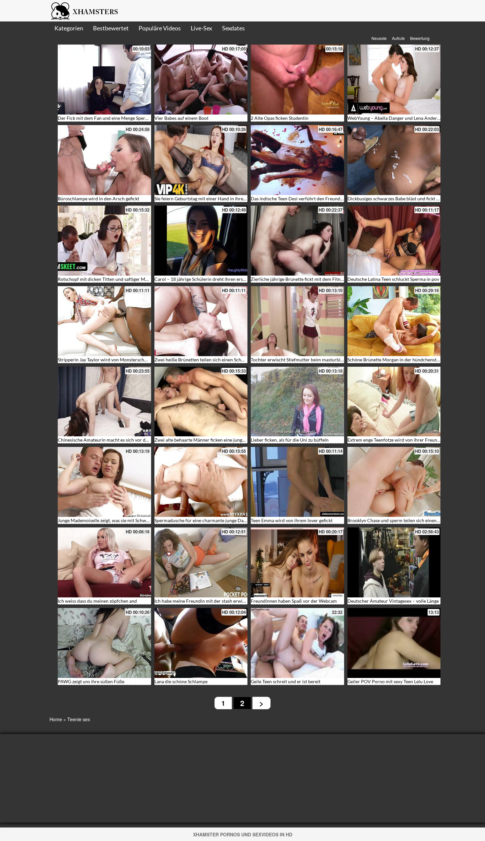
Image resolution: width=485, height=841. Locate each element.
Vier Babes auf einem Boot (181, 118)
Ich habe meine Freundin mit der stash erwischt (202, 601)
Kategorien (68, 28)
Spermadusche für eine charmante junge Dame (202, 520)
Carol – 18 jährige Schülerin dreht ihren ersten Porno (208, 279)
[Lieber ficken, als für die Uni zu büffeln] (297, 402)
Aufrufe (398, 38)
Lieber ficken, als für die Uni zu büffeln (290, 440)
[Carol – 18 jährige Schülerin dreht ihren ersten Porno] (201, 241)
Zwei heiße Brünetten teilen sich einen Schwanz (203, 359)
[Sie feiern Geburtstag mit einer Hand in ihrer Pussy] (201, 160)
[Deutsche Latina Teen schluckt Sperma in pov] (394, 241)
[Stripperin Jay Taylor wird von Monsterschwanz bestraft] (104, 321)
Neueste (379, 38)
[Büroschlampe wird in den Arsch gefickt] (104, 160)
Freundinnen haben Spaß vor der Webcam (294, 601)
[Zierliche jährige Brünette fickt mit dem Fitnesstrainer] (297, 241)
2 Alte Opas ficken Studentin (279, 118)
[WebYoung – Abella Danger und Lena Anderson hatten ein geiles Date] (394, 80)
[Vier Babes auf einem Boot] (201, 80)
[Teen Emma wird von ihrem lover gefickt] (297, 482)
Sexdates (233, 28)
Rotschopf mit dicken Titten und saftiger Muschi (107, 279)
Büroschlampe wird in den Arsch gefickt (98, 198)
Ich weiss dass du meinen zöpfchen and (97, 601)
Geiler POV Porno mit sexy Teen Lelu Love (390, 681)
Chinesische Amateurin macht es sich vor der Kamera (112, 440)
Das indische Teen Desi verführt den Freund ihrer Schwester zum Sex (321, 198)
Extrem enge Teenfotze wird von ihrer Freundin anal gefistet (408, 440)
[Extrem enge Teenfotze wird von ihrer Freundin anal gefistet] (394, 402)
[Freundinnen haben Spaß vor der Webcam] (297, 562)
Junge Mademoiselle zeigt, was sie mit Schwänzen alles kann (118, 520)
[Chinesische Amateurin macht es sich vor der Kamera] (104, 402)
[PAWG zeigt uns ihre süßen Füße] (104, 643)
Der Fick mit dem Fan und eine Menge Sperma (104, 118)
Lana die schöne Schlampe (181, 681)
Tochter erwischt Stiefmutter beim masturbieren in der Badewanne (319, 359)
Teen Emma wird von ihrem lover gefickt (292, 520)
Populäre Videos (160, 28)
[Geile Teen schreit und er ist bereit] (297, 643)
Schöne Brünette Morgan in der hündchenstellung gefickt (405, 359)
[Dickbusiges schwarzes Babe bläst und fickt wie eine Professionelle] (394, 160)
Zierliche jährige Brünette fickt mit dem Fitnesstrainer (306, 279)
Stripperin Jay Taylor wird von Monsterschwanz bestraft (115, 359)
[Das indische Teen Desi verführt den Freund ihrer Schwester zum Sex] (297, 160)
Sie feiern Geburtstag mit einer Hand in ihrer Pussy (206, 198)
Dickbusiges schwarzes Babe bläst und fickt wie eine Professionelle (415, 198)
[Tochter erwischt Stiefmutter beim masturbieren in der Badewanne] (297, 321)
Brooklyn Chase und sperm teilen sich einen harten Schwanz (408, 520)
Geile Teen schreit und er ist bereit (285, 681)
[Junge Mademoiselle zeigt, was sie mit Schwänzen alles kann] (104, 482)
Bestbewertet (111, 28)
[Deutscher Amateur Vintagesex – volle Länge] (394, 562)
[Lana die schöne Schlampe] (201, 643)
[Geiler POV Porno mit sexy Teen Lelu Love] (394, 643)
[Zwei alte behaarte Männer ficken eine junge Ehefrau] (201, 402)
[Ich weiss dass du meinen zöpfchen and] (104, 562)
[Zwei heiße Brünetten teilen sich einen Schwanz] (201, 321)
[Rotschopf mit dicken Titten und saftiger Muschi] (104, 241)
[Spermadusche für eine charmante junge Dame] (201, 482)
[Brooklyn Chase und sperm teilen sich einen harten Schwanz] (394, 482)
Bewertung (420, 38)
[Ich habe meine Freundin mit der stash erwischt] (201, 562)
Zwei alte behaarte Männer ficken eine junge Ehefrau (208, 440)
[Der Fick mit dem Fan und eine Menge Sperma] (104, 80)
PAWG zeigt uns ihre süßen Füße (91, 681)
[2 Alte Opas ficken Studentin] (297, 80)
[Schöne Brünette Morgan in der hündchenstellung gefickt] (394, 321)
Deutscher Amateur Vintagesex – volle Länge (393, 601)
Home (55, 719)
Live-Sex (201, 28)
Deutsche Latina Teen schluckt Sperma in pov (393, 279)
